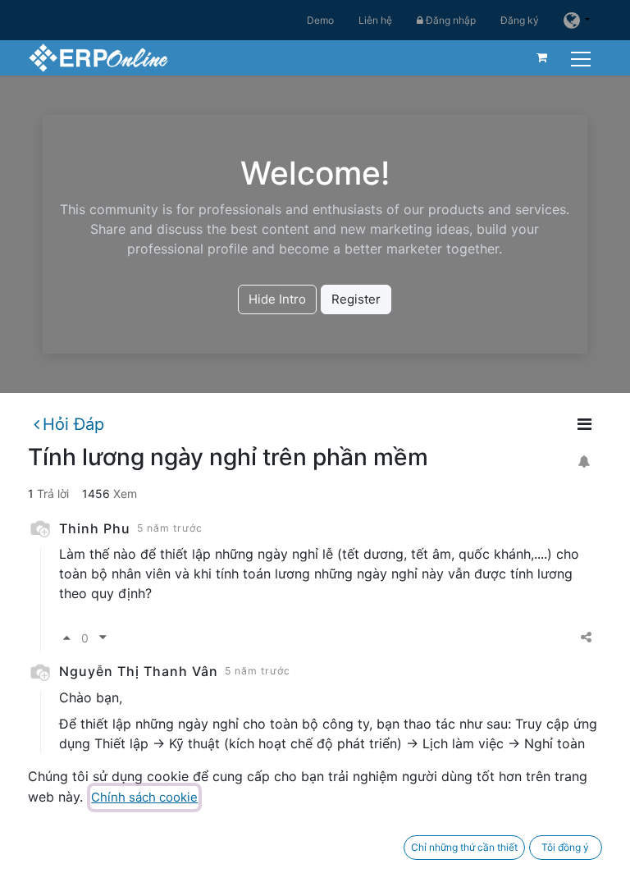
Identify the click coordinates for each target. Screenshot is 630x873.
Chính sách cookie (144, 797)
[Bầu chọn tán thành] (66, 638)
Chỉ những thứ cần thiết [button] (464, 847)
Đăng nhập (449, 20)
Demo (320, 20)
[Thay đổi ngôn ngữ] (577, 20)
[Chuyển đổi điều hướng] (583, 57)
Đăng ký (519, 20)
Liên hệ (375, 20)
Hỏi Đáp (73, 424)
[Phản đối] (103, 638)
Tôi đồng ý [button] (565, 847)
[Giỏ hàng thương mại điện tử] (542, 57)
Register (356, 299)
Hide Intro (277, 299)
